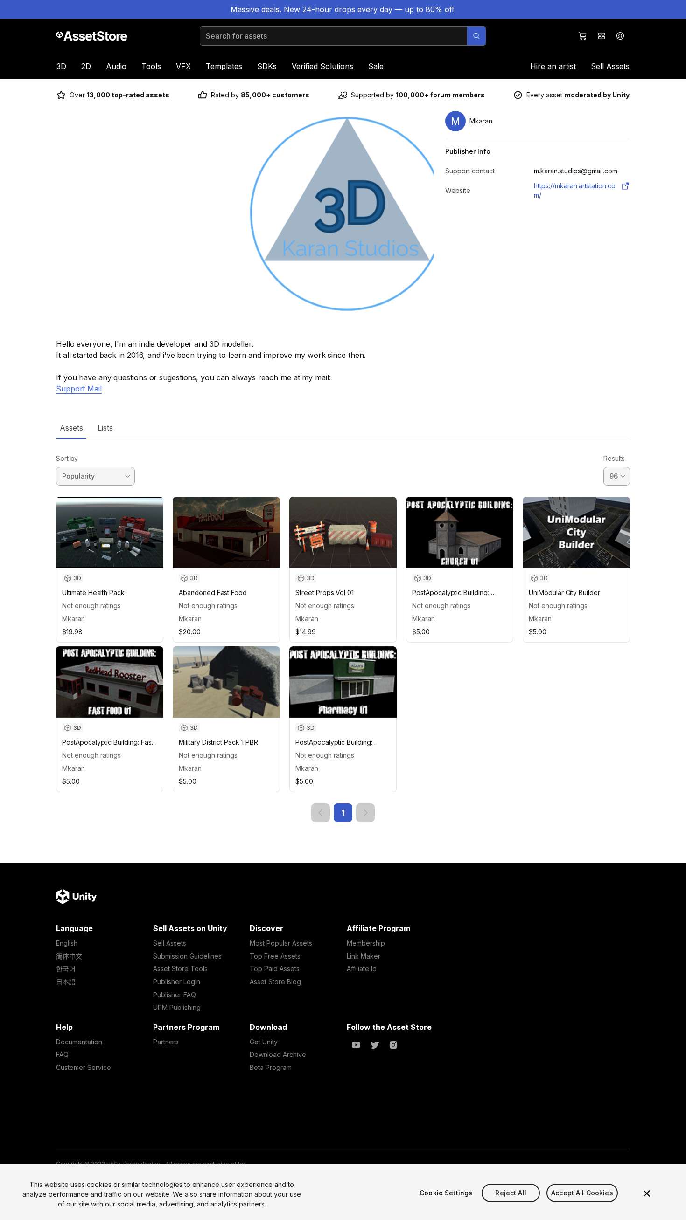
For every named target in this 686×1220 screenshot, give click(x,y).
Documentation (79, 1042)
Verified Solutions (322, 66)
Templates (224, 66)
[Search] (476, 36)
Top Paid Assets (275, 969)
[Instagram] (393, 1044)
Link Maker (363, 956)
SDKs (267, 66)
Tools (151, 66)
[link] (320, 812)
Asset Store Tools (180, 969)
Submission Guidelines (187, 956)
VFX (183, 66)
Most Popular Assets (281, 943)
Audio (116, 66)
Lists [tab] (105, 427)
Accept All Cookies (582, 1193)
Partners (166, 1042)
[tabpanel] (343, 630)
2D (86, 66)
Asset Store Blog (275, 982)
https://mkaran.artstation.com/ (575, 190)
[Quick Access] (601, 36)
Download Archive (278, 1054)
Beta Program (271, 1067)
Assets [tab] (71, 427)
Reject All (510, 1193)
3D (61, 66)
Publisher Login (176, 982)
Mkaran (73, 619)
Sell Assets (610, 66)
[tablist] (343, 428)
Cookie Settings (446, 1193)
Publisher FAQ (174, 995)
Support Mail (79, 388)
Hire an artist (553, 66)
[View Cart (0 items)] (583, 36)
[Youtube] (356, 1044)
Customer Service (83, 1067)
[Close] (646, 1193)
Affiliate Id (362, 969)
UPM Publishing (177, 1007)
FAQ (62, 1054)
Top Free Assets (275, 956)
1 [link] (343, 812)
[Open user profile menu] (620, 36)
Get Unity (264, 1042)
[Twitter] (374, 1044)
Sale (376, 66)
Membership (366, 943)
